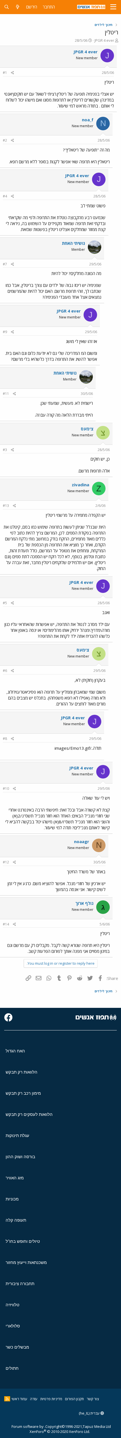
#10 (6, 788)
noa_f (87, 119)
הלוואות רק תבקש (21, 1072)
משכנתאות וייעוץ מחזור (26, 1262)
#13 (6, 505)
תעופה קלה (16, 1220)
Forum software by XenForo (51, 1429)
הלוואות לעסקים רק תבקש (29, 1114)
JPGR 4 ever (104, 40)
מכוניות (12, 1199)
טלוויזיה (12, 1304)
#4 (5, 196)
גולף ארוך (84, 903)
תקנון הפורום (74, 1398)
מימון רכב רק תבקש (23, 1093)
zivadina (80, 484)
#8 (5, 738)
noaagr (81, 841)
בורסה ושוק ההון (20, 1156)
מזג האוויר (15, 1177)
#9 (5, 331)
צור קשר (93, 1398)
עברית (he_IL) (89, 1413)
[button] (113, 7)
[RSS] (7, 1398)
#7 (5, 264)
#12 (6, 862)
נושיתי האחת (73, 243)
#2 (5, 140)
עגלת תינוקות (17, 1135)
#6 (5, 670)
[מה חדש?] (17, 7)
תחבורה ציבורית (20, 1283)
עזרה (33, 1398)
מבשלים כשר (17, 1347)
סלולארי (13, 1325)
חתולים (12, 1368)
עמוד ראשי (19, 1398)
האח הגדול (15, 1050)
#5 (5, 603)
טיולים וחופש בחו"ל (23, 1241)
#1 (5, 72)
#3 (5, 449)
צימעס (87, 429)
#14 (6, 924)
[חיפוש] (6, 7)
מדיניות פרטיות (51, 1398)
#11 (6, 393)
